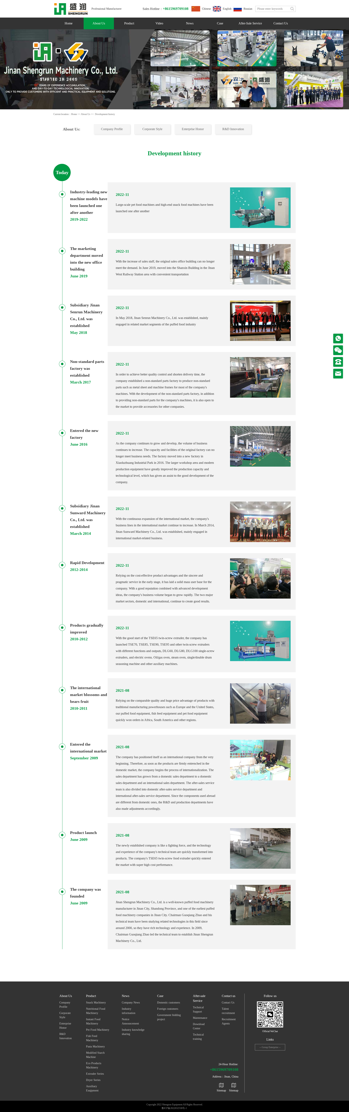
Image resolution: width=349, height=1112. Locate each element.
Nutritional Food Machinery (95, 1011)
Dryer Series (93, 1080)
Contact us (280, 23)
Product (129, 23)
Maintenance (200, 1017)
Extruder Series (95, 1073)
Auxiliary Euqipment (92, 1088)
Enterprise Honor (193, 129)
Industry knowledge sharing (133, 1032)
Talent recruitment (228, 1011)
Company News (131, 1002)
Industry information (128, 1011)
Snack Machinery (96, 1002)
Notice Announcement (130, 1021)
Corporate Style (152, 129)
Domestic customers (168, 1002)
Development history (105, 114)
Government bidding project (169, 1017)
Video (159, 23)
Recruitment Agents (229, 1021)
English (227, 8)
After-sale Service (250, 23)
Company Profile (112, 129)
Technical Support (198, 1009)
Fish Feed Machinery (92, 1038)
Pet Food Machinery (97, 1029)
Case (220, 23)
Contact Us (228, 1002)
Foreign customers (167, 1008)
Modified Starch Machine (95, 1055)
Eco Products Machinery (93, 1065)
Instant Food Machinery (93, 1021)
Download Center (199, 1026)
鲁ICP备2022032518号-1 (174, 1108)
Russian (248, 8)
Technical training (198, 1036)
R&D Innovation (233, 129)
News (189, 23)
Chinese (206, 8)
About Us (99, 23)
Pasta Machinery (95, 1046)
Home (69, 23)
